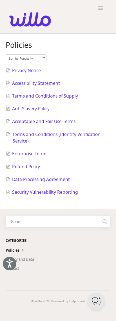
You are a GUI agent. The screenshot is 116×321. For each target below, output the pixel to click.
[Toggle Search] (104, 221)
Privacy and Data (20, 259)
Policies (13, 250)
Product (12, 268)
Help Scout (77, 301)
